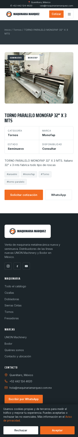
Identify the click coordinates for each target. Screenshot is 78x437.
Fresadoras (12, 318)
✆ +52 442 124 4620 (21, 6)
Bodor (8, 343)
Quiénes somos (14, 350)
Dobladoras (12, 299)
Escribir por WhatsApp (24, 399)
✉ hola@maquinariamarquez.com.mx (56, 6)
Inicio (8, 29)
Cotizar (56, 14)
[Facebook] (17, 266)
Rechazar (20, 430)
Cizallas (9, 292)
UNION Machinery (16, 337)
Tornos (17, 29)
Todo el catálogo (15, 286)
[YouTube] (26, 266)
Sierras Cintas (13, 305)
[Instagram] (8, 266)
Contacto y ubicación (18, 356)
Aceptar (57, 430)
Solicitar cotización (23, 195)
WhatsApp (58, 195)
